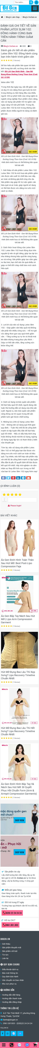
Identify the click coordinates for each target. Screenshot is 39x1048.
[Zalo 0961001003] (14, 1033)
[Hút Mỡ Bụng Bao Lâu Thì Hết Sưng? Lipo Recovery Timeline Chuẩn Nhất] (19, 706)
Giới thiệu (6, 944)
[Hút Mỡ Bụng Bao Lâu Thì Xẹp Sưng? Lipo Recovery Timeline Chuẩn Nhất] (19, 650)
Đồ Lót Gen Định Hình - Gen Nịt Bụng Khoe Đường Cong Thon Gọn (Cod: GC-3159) (19, 74)
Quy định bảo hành (10, 976)
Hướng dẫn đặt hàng (11, 995)
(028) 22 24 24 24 (14, 912)
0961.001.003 (12, 924)
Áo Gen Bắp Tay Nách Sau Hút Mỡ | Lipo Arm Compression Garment (18, 619)
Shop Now (19, 820)
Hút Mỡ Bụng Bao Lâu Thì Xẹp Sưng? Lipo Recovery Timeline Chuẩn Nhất (18, 675)
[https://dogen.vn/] (2, 17)
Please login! (15, 505)
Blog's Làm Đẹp (13, 17)
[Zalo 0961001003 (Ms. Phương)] (19, 1045)
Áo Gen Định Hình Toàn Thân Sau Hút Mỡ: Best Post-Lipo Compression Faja (17, 563)
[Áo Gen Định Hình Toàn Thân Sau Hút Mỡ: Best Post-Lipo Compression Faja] (19, 538)
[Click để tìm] (31, 2)
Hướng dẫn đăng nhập (12, 1002)
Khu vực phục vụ (9, 984)
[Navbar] (34, 8)
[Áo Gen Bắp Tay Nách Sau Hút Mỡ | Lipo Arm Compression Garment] (19, 594)
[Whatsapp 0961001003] (7, 1033)
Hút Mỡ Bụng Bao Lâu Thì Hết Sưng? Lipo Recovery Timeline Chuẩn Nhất (18, 731)
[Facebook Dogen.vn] (3, 1033)
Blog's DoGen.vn (30, 17)
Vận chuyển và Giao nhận (13, 980)
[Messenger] (20, 1033)
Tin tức (5, 955)
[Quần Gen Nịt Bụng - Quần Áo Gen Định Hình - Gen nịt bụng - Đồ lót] (10, 8)
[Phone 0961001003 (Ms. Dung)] (12, 1045)
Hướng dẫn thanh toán (12, 998)
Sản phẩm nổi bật (9, 951)
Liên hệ (5, 958)
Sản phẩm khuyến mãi (11, 947)
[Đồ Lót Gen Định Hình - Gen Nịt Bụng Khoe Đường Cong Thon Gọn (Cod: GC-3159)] (19, 153)
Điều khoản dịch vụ (10, 969)
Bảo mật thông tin (10, 973)
